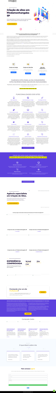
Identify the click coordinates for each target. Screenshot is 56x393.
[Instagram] (28, 387)
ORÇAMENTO (43, 292)
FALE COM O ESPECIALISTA (13, 203)
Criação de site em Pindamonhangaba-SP (17, 229)
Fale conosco (13, 72)
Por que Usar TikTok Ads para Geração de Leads (44, 329)
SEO (22, 43)
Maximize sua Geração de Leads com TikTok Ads (33, 329)
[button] (54, 391)
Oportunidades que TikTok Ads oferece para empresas (11, 329)
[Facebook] (27, 387)
